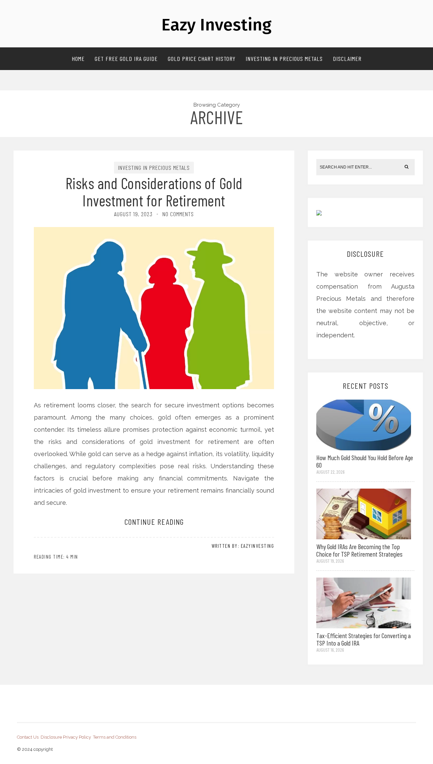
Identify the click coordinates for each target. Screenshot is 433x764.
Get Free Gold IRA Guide (126, 58)
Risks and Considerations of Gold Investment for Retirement (154, 191)
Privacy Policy (77, 737)
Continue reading (154, 521)
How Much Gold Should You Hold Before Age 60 (364, 461)
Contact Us (28, 737)
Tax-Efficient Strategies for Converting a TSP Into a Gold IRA (363, 639)
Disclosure (51, 737)
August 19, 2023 (133, 214)
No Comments (178, 214)
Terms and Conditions (114, 737)
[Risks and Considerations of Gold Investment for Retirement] (154, 276)
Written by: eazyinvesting (243, 546)
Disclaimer (347, 58)
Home (78, 58)
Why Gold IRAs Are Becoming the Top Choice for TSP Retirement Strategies (359, 550)
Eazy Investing (216, 25)
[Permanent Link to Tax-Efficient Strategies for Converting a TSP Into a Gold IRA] (363, 602)
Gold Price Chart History (201, 58)
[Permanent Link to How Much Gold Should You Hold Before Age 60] (363, 424)
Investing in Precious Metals (284, 58)
